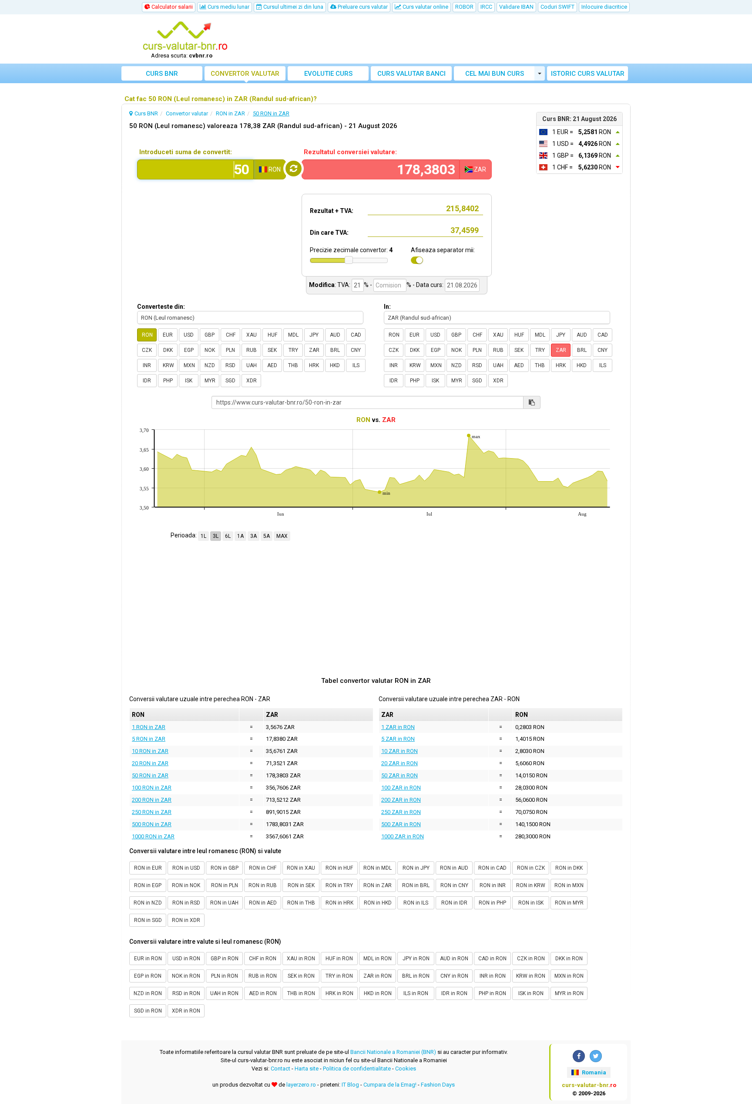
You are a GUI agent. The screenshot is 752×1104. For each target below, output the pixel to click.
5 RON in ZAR (148, 739)
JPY (314, 335)
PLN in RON (224, 976)
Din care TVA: (329, 232)
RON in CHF (262, 868)
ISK (188, 381)
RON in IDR (454, 903)
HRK (314, 365)
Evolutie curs (328, 74)
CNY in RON (454, 976)
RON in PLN (224, 885)
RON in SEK (301, 885)
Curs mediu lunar (227, 6)
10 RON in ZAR (150, 751)
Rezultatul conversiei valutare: (350, 152)
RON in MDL (377, 868)
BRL (335, 350)
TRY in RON (339, 976)
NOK (210, 350)
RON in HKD (378, 903)
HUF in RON (339, 958)
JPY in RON (416, 958)
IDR (147, 381)
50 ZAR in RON (399, 775)
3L (215, 536)
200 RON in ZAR (151, 800)
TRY (293, 350)
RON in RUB (262, 885)
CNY (356, 350)
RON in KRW (530, 885)
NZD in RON (148, 993)
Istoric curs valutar (587, 74)
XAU (251, 335)
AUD (335, 335)
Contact (280, 1068)
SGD (230, 381)
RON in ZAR (377, 885)
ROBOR (464, 6)
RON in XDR (186, 920)
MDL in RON (377, 958)
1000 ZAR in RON (402, 836)
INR (147, 365)
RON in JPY (416, 868)
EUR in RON (148, 958)
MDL (293, 335)
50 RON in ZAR (150, 775)
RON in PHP (492, 903)
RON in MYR (569, 903)
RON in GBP (224, 868)
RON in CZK (531, 868)
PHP (168, 381)
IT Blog (350, 1084)
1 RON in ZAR (148, 727)
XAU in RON (301, 958)
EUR (168, 335)
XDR (251, 381)
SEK (272, 350)
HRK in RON (339, 993)
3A (253, 536)
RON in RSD (186, 903)
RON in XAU (301, 868)
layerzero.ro (301, 1084)
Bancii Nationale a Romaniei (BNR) (393, 1052)
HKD (335, 365)
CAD (356, 335)
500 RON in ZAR (151, 824)
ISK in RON (531, 993)
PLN (230, 350)
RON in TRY (339, 885)
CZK (147, 350)
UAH (251, 365)
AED (272, 365)
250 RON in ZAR (151, 812)
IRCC (486, 6)
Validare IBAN (516, 6)
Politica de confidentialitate (357, 1068)
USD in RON (186, 958)
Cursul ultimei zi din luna (292, 6)
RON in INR (493, 885)
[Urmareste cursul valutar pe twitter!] (596, 1056)
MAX (282, 536)
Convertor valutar (245, 74)
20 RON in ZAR (150, 763)
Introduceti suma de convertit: (185, 152)
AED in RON (263, 993)
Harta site (307, 1068)
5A (266, 536)
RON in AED (263, 903)
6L (228, 536)
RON (147, 335)
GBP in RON (224, 958)
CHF (230, 335)
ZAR (314, 350)
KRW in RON (530, 976)
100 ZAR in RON (401, 787)
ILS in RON (415, 993)
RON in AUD (454, 868)
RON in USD (186, 868)
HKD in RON (378, 993)
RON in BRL (416, 885)
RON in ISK (531, 903)
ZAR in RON (377, 976)
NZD (210, 365)
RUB (251, 350)
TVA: (343, 284)
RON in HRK (339, 903)
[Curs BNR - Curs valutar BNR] (185, 36)
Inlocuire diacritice (604, 6)
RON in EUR (148, 868)
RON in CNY (454, 885)
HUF (272, 335)
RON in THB (301, 903)
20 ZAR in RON (399, 763)
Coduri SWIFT (557, 6)
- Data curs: (428, 284)
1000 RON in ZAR (153, 836)
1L (203, 536)
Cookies (405, 1068)
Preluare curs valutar (362, 6)
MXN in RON (569, 976)
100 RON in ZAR (151, 787)
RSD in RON (186, 993)
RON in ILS (415, 903)
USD (189, 335)
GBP (210, 335)
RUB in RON (262, 976)
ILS (355, 365)
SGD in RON (148, 1011)
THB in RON (301, 993)
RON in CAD (492, 868)
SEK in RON (301, 976)
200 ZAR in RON (401, 800)
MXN (189, 365)
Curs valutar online (424, 6)
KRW (168, 365)
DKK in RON (569, 958)
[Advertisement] (440, 39)
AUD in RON (454, 958)
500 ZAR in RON (401, 824)
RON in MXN (569, 885)
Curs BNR (162, 74)
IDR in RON (454, 993)
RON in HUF (339, 868)
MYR (210, 381)
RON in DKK (569, 868)
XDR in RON (186, 1011)
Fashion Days (438, 1084)
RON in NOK (186, 885)
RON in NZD (148, 903)
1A (240, 536)
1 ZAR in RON (398, 727)
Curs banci (411, 74)
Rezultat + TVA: (331, 210)
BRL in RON (416, 976)
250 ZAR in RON (401, 812)
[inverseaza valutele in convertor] (293, 169)
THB (293, 365)
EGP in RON (147, 976)
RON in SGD (148, 920)
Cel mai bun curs (494, 74)
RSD (230, 365)
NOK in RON (186, 976)
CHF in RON (262, 958)
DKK (168, 350)
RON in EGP (147, 885)
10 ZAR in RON (399, 751)
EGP (189, 350)
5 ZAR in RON (398, 739)
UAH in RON (224, 993)
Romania (593, 1072)
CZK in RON (531, 958)
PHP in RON (492, 993)
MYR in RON (569, 993)
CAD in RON (492, 958)
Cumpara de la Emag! (389, 1084)
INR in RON (493, 976)
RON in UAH (224, 903)
